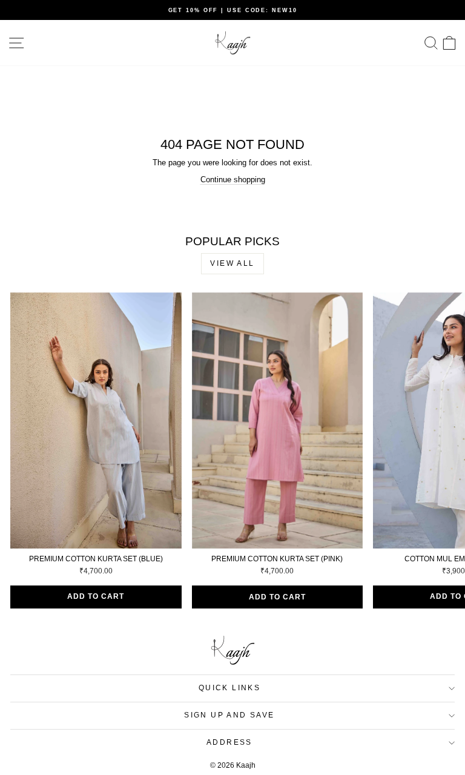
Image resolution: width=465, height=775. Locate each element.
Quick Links (229, 688)
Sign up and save (229, 715)
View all (232, 263)
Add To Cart (95, 596)
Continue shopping (232, 179)
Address (229, 742)
